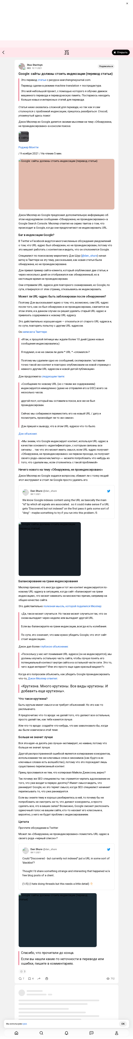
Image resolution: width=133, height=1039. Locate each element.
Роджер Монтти (28, 147)
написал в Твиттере (35, 331)
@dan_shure (89, 255)
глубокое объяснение (54, 646)
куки (24, 1024)
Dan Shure (36, 490)
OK (123, 1023)
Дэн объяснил (27, 433)
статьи (42, 80)
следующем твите (52, 376)
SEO (29, 68)
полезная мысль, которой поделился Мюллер (72, 606)
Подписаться (106, 66)
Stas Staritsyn (35, 64)
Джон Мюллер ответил (42, 678)
